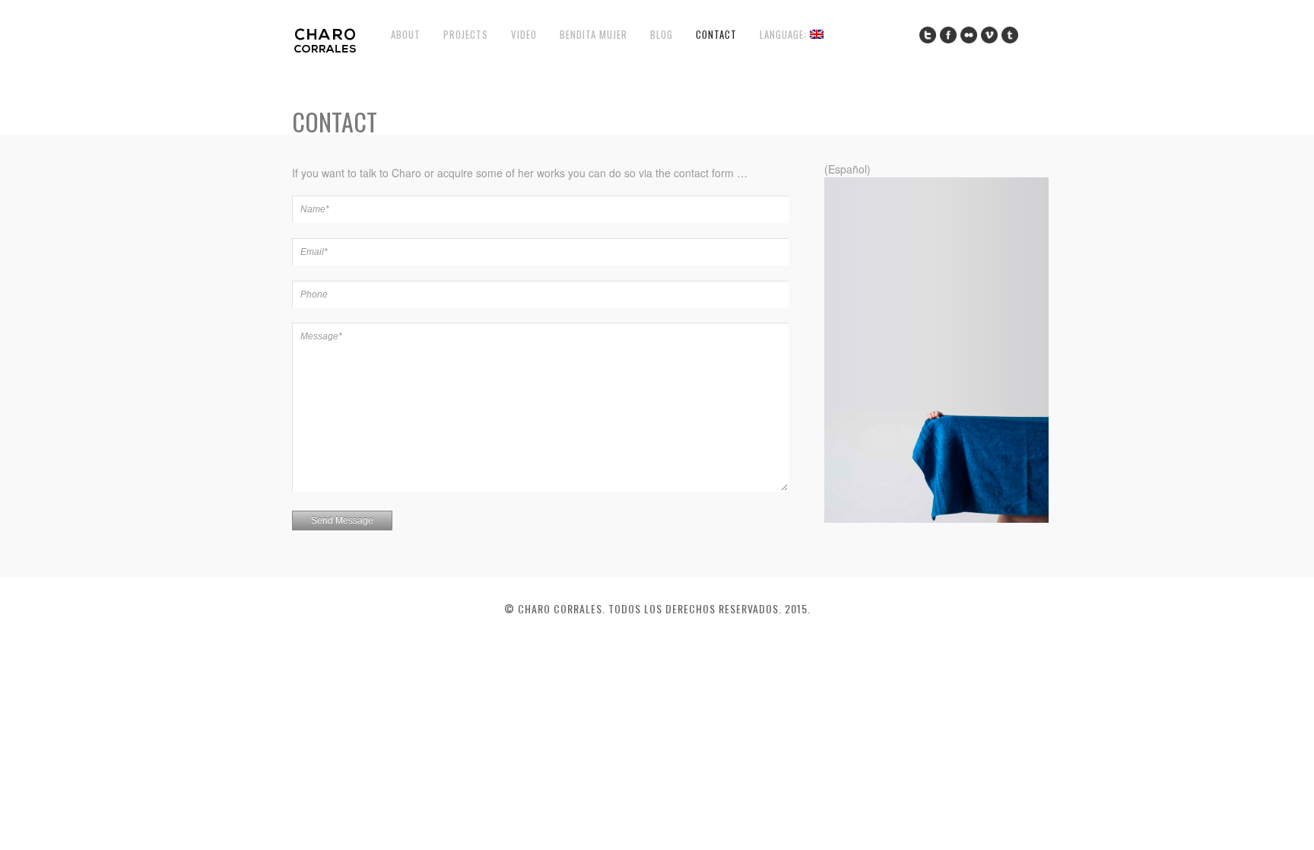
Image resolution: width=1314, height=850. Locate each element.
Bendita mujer (593, 34)
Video (524, 34)
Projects (465, 34)
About (406, 34)
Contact (716, 34)
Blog (661, 34)
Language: (785, 34)
